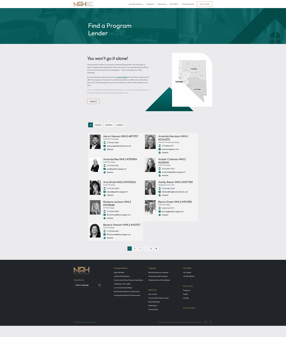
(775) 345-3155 (113, 165)
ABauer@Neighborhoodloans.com (175, 192)
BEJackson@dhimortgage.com (118, 215)
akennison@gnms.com (170, 149)
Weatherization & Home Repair (159, 280)
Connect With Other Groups (158, 298)
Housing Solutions (135, 4)
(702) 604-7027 (168, 169)
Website (110, 149)
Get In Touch (204, 4)
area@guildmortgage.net (116, 169)
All (90, 125)
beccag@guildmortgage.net (172, 211)
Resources (162, 4)
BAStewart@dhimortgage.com (119, 234)
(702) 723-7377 (168, 208)
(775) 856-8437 (113, 211)
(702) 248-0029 (168, 188)
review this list (122, 77)
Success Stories (188, 4)
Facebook (186, 290)
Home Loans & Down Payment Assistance (128, 280)
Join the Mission (189, 276)
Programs (150, 4)
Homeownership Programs (158, 276)
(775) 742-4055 (113, 188)
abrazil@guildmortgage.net (117, 192)
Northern (108, 125)
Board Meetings (154, 302)
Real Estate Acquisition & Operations (127, 291)
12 (151, 248)
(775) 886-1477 (167, 146)
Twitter (185, 294)
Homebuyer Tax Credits (122, 284)
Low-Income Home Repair (123, 288)
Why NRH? (174, 4)
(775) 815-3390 (113, 142)
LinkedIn (186, 298)
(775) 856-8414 (113, 231)
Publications (152, 306)
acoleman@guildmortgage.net (173, 172)
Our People (187, 272)
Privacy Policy (153, 309)
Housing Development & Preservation (127, 295)
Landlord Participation (122, 276)
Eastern (98, 125)
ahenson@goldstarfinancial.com (119, 146)
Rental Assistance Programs (158, 272)
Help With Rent (119, 272)
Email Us (93, 101)
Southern (119, 125)
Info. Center (152, 294)
